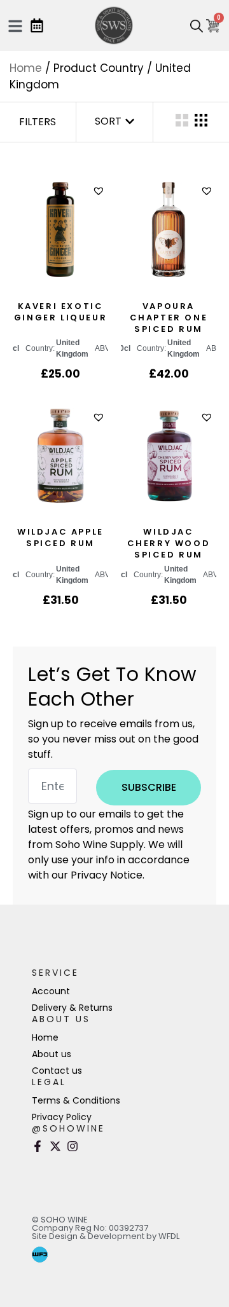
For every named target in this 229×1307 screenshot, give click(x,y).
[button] (100, 191)
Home (26, 68)
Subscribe (148, 787)
